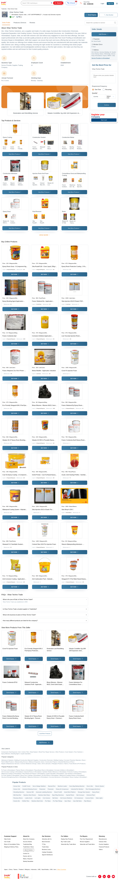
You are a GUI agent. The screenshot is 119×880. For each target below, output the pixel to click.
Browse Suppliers (85, 841)
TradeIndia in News (28, 847)
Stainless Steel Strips (44, 795)
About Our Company (28, 839)
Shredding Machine (18, 792)
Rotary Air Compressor (62, 789)
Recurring (108, 89)
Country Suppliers (104, 844)
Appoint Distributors (47, 854)
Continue (106, 105)
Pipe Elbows (87, 801)
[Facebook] (100, 876)
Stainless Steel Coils (37, 801)
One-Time (98, 89)
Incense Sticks (89, 798)
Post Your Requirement (86, 839)
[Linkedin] (104, 876)
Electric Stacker (99, 786)
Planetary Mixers (18, 798)
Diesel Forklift (58, 792)
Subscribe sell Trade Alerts (87, 844)
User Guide (7, 841)
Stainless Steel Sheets (30, 795)
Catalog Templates (47, 852)
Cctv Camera (46, 798)
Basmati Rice (51, 786)
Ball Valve (55, 798)
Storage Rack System (84, 792)
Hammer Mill (30, 792)
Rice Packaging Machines (93, 789)
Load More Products (44, 733)
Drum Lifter (90, 786)
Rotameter (42, 789)
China (10, 869)
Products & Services (20, 22)
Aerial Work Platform (70, 792)
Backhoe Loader (62, 786)
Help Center (7, 839)
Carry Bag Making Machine (76, 786)
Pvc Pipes (48, 801)
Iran (55, 869)
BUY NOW (14, 274)
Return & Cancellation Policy (12, 844)
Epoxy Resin (95, 792)
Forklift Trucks (26, 786)
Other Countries (61, 869)
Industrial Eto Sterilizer (77, 789)
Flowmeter (51, 789)
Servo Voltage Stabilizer (39, 786)
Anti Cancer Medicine (66, 798)
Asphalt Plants (70, 795)
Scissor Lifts (16, 789)
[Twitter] (109, 876)
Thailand (21, 869)
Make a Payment (27, 858)
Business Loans (46, 849)
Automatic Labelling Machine (44, 792)
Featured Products (104, 847)
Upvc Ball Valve (77, 801)
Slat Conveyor (80, 795)
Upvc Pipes (68, 801)
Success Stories (27, 841)
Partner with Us (27, 856)
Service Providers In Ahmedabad (101, 58)
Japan (5, 869)
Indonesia (33, 869)
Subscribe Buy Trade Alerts (68, 844)
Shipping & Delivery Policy (11, 847)
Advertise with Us (46, 839)
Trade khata (45, 847)
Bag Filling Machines (58, 795)
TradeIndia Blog (27, 844)
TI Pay (44, 844)
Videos (101, 849)
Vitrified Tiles (25, 801)
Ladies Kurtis (28, 798)
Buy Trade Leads (65, 841)
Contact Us (26, 853)
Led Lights (37, 798)
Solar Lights (99, 798)
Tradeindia (4, 9)
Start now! (104, 120)
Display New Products (67, 839)
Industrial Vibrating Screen (29, 789)
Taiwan (15, 869)
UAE (39, 869)
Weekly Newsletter (28, 861)
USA (51, 869)
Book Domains (46, 841)
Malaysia (27, 869)
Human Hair (16, 786)
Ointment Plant (91, 795)
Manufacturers (103, 839)
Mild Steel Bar (17, 795)
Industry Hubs (103, 841)
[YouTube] (113, 876)
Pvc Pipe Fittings (57, 801)
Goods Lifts (16, 801)
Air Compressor (78, 798)
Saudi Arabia (45, 869)
